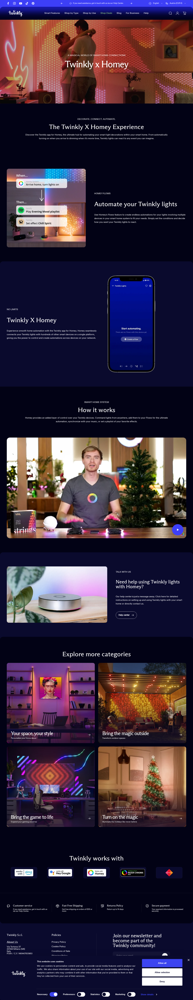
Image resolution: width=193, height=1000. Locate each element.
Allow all (162, 963)
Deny (162, 981)
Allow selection (162, 972)
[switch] (81, 994)
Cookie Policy (59, 946)
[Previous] (62, 3)
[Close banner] (189, 960)
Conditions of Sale (61, 951)
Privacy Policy (59, 942)
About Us (12, 942)
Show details (147, 994)
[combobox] (156, 3)
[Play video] (96, 488)
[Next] (131, 3)
